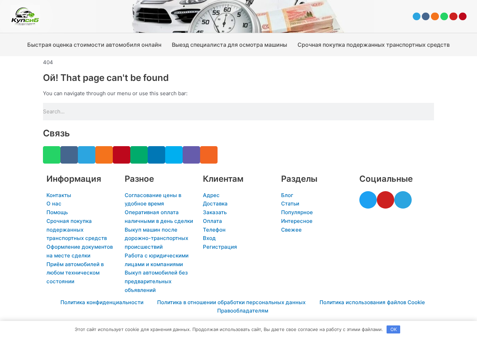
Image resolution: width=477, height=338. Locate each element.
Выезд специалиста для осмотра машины (229, 44)
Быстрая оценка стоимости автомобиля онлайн (94, 44)
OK (393, 329)
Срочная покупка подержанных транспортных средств (374, 44)
